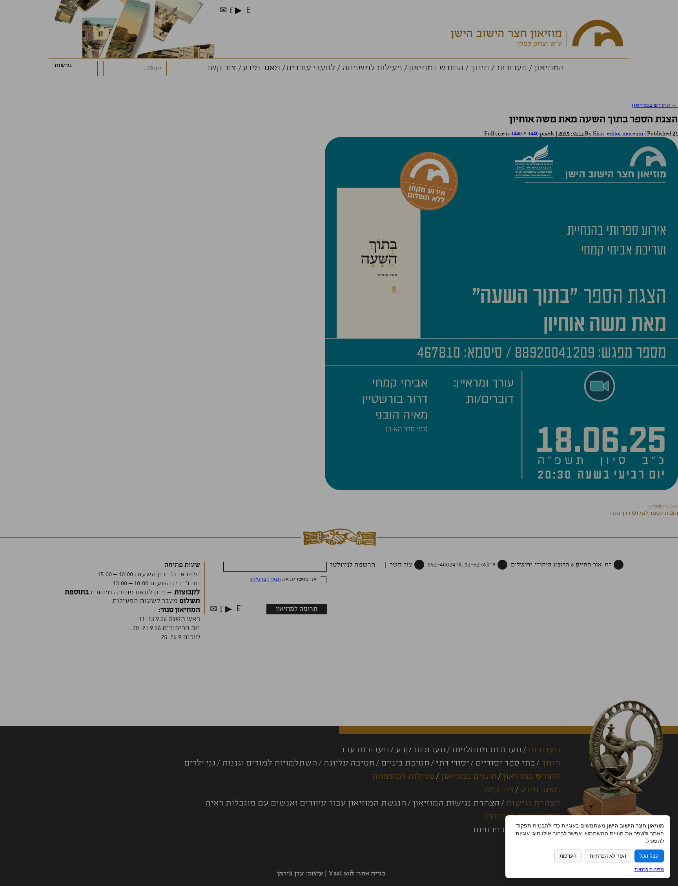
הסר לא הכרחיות (608, 856)
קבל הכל (649, 856)
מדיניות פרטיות (649, 869)
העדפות (568, 856)
